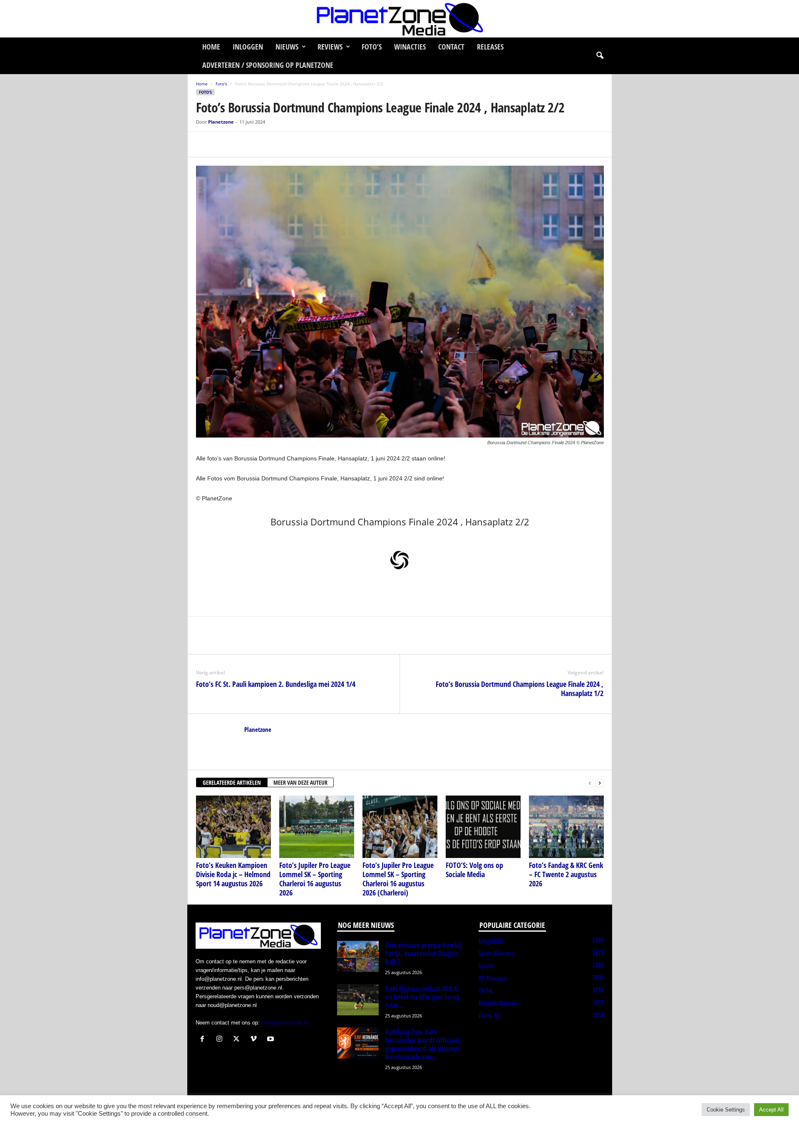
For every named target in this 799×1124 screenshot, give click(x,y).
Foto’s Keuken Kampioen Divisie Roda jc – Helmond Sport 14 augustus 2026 (233, 874)
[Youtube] (271, 1040)
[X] (223, 144)
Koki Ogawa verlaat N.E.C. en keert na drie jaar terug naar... (422, 996)
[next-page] (600, 782)
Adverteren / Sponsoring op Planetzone (267, 65)
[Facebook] (204, 144)
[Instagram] (221, 1040)
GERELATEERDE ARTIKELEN (232, 782)
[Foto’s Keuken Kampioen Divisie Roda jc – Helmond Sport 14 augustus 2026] (233, 827)
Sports (487, 965)
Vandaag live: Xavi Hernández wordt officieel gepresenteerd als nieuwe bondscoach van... (422, 1044)
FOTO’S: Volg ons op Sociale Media (474, 869)
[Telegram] (261, 144)
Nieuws (286, 47)
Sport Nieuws (496, 953)
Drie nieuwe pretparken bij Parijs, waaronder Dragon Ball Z (423, 953)
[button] (600, 56)
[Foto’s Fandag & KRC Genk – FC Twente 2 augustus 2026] (566, 827)
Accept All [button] (771, 1110)
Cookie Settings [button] (726, 1110)
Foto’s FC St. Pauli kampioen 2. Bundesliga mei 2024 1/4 (275, 684)
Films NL (490, 1015)
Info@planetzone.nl (284, 1023)
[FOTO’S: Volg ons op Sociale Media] (483, 827)
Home (211, 47)
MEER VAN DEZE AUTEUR (300, 782)
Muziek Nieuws (499, 1003)
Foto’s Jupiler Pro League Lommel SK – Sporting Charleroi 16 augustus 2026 (314, 879)
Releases (490, 47)
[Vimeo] (255, 1040)
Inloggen (248, 47)
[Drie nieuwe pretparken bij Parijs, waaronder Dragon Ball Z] (358, 956)
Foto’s (372, 47)
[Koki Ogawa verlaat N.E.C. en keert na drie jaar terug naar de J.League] (358, 999)
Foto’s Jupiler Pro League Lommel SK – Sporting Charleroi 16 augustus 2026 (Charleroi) (398, 879)
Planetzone (221, 122)
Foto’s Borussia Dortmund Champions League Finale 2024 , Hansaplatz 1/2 (519, 688)
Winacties (410, 47)
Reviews (330, 47)
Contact (451, 47)
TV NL (486, 990)
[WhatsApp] (242, 144)
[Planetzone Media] (399, 18)
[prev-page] (590, 782)
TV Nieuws (492, 978)
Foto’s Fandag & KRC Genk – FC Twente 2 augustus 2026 (566, 874)
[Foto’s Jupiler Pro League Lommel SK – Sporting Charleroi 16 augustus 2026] (316, 827)
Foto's (221, 84)
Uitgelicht (491, 940)
